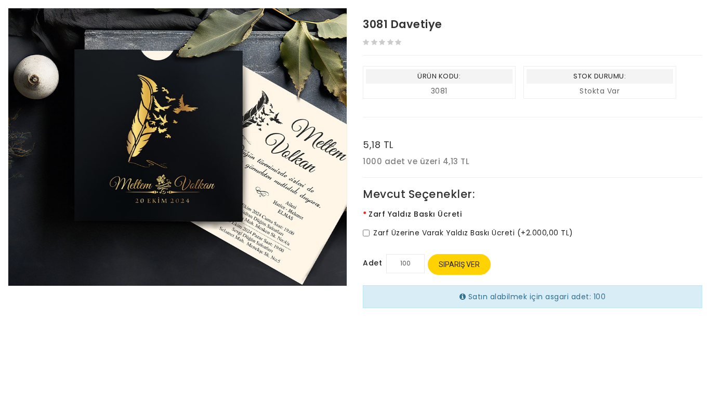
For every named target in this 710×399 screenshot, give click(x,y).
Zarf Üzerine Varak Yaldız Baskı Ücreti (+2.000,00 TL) (473, 233)
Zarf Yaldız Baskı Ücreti (415, 214)
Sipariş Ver (459, 264)
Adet (372, 263)
